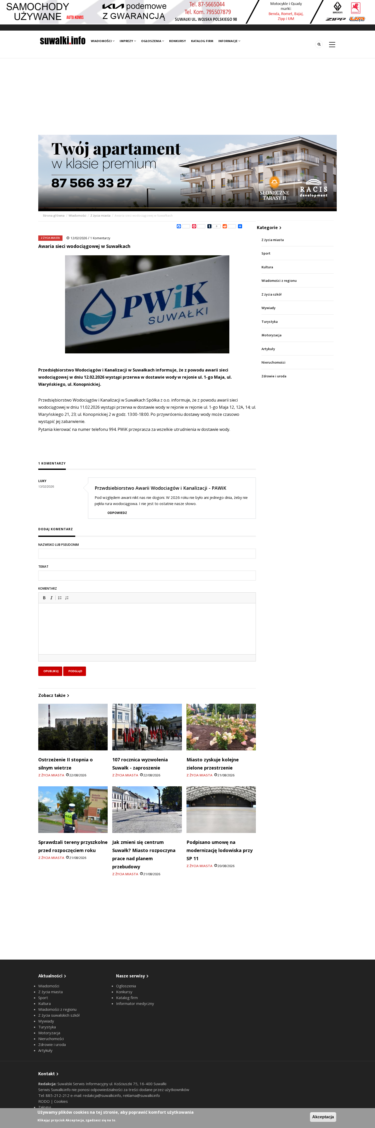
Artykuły (268, 349)
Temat (43, 566)
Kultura (267, 267)
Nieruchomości (273, 362)
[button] (44, 597)
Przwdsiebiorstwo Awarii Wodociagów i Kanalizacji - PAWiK (160, 488)
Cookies (61, 1101)
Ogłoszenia (151, 41)
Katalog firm (202, 41)
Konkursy (177, 41)
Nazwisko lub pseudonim (58, 544)
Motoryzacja (271, 335)
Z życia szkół (271, 294)
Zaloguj (44, 1107)
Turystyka (269, 322)
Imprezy (127, 41)
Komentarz (47, 588)
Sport (265, 253)
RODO (44, 1101)
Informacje (228, 41)
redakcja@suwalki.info (102, 1095)
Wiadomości (101, 41)
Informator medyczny (135, 1003)
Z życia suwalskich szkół (59, 1015)
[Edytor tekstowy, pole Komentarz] (147, 635)
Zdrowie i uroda (273, 376)
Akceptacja (323, 1117)
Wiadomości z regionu (279, 281)
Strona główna (54, 215)
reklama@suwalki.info (141, 1095)
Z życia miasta (100, 215)
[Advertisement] (187, 96)
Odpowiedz (117, 513)
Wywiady (268, 308)
